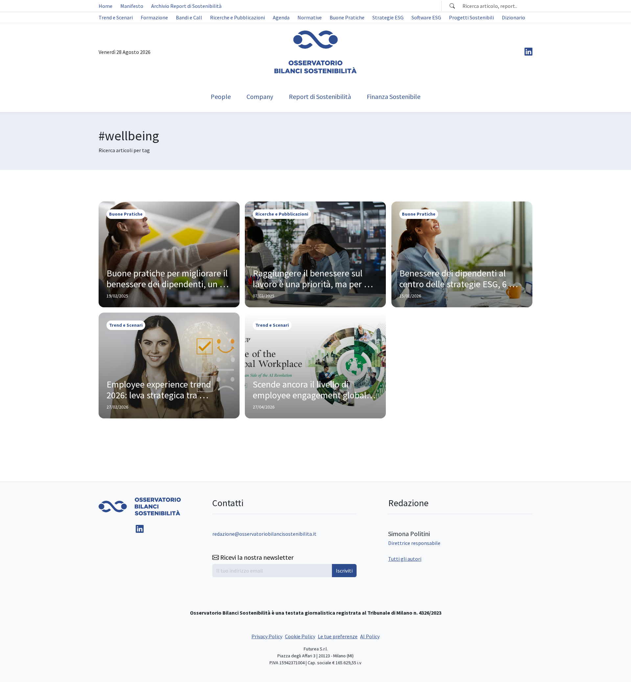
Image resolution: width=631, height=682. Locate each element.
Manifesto (131, 6)
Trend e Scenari (116, 17)
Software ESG (426, 17)
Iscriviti (344, 570)
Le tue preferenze (338, 636)
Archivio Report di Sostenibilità (186, 6)
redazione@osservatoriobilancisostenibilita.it (264, 533)
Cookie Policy (300, 636)
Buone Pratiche (347, 17)
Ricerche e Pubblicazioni (237, 17)
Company (259, 96)
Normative (309, 17)
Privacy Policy (266, 636)
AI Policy (370, 636)
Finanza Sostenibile (393, 96)
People (221, 96)
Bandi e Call (189, 17)
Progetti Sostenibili (471, 17)
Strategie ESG (388, 17)
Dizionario (513, 17)
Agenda (281, 17)
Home (105, 6)
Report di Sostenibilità (320, 96)
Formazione (154, 17)
